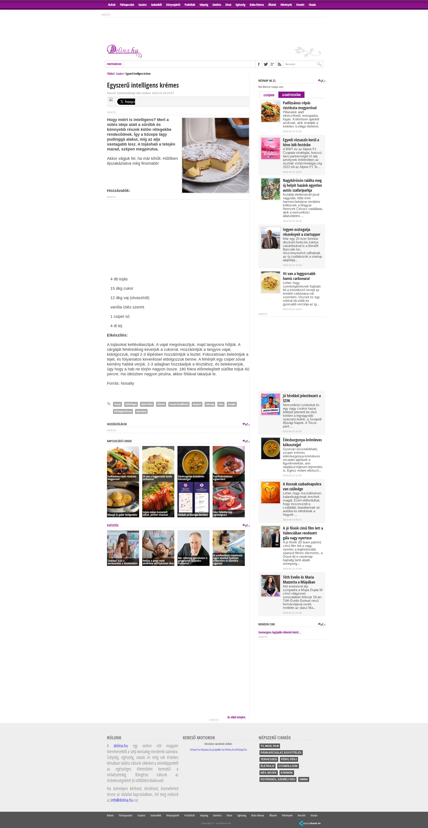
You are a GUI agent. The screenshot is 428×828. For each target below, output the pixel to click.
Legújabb (268, 95)
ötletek (161, 404)
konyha (232, 404)
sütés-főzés (147, 404)
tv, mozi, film (270, 746)
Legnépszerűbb (291, 95)
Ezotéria (216, 4)
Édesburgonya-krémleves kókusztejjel (302, 442)
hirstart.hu (195, 750)
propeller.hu (218, 750)
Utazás (312, 4)
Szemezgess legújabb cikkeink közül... (279, 632)
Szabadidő (156, 4)
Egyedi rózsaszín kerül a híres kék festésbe (301, 142)
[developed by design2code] (310, 823)
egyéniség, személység (278, 779)
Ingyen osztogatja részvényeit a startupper (301, 232)
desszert (197, 404)
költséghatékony (123, 411)
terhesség (269, 759)
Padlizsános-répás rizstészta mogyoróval (300, 105)
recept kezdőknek (178, 404)
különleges (131, 404)
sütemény (141, 411)
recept (117, 404)
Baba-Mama (257, 4)
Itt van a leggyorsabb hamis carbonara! (299, 276)
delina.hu (121, 745)
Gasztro (142, 4)
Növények (286, 4)
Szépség (204, 4)
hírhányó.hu (241, 750)
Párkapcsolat (127, 4)
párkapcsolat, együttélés (281, 752)
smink (303, 779)
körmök (287, 772)
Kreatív (300, 4)
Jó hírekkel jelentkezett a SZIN (302, 398)
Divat (228, 4)
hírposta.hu (206, 750)
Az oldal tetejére (236, 717)
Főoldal (110, 74)
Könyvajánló (173, 4)
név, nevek (269, 772)
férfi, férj (289, 759)
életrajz (267, 766)
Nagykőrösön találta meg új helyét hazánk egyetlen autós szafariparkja (302, 185)
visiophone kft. (223, 823)
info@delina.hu (122, 800)
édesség (210, 404)
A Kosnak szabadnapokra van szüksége (302, 486)
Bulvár (111, 4)
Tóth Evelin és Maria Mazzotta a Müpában (299, 580)
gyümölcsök (288, 766)
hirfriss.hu (230, 750)
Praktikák (190, 4)
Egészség (240, 4)
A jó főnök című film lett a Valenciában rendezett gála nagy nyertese (303, 533)
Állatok (272, 4)
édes (220, 404)
